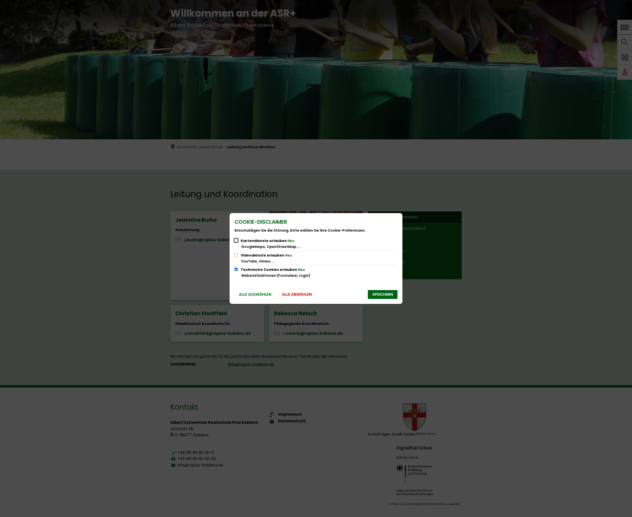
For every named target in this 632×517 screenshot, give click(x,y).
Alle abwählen (297, 294)
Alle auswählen (255, 294)
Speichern (382, 294)
